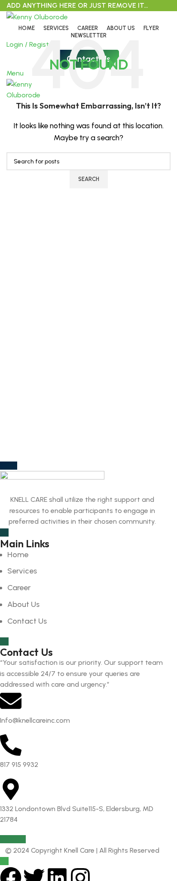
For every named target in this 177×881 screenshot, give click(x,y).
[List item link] (82, 588)
